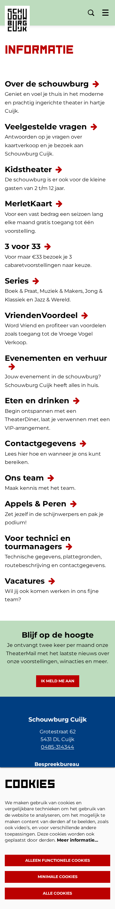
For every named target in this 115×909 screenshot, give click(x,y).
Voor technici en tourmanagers (38, 542)
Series (17, 280)
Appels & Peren (35, 503)
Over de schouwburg (47, 83)
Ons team (24, 477)
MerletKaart (28, 203)
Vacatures (25, 581)
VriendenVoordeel (41, 315)
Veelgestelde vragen (46, 126)
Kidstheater (28, 169)
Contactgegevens (40, 443)
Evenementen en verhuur (56, 358)
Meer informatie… (77, 840)
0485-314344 (57, 747)
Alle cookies (57, 893)
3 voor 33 (23, 246)
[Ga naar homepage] (17, 15)
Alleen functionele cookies (57, 860)
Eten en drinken (37, 400)
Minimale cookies (58, 876)
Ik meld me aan (57, 680)
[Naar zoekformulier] (91, 13)
